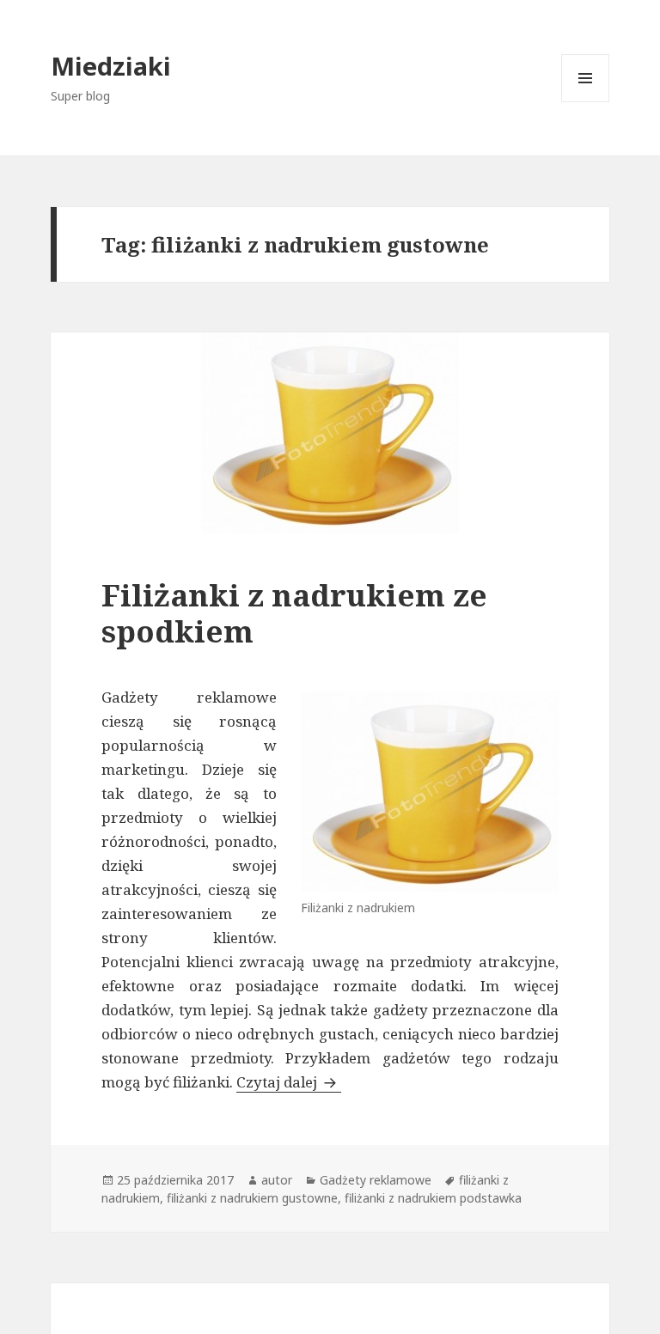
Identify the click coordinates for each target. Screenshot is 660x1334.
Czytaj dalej (288, 1082)
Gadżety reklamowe (375, 1180)
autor (276, 1180)
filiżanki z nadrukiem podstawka (433, 1198)
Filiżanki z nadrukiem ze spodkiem (294, 613)
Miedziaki (111, 65)
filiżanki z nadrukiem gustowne (252, 1198)
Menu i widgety (585, 101)
